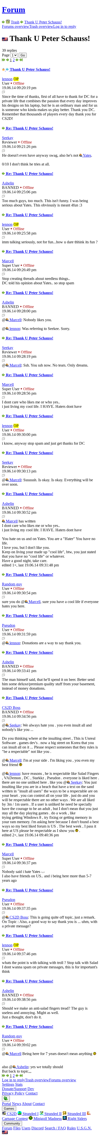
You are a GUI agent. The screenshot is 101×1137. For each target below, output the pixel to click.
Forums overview (15, 26)
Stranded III (76, 1114)
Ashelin (8, 183)
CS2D (11, 1114)
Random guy (12, 584)
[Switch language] (5, 1133)
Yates (86, 155)
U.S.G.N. (84, 1128)
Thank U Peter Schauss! (43, 22)
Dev (30, 1089)
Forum (13, 9)
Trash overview (41, 26)
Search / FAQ (55, 1128)
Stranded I (30, 1114)
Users (26, 1128)
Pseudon (8, 625)
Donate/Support (14, 1089)
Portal (6, 1104)
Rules (71, 1128)
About (27, 1104)
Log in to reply (64, 26)
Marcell (8, 261)
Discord (37, 1128)
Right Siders (77, 1119)
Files (17, 1128)
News (16, 1104)
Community (12, 1123)
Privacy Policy (13, 1093)
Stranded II (52, 1114)
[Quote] (3, 92)
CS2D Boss (11, 708)
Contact (31, 1093)
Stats (19, 1084)
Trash (15, 22)
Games (9, 1108)
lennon (7, 79)
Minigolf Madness (47, 1119)
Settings (8, 1084)
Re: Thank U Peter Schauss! (29, 128)
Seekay (7, 138)
